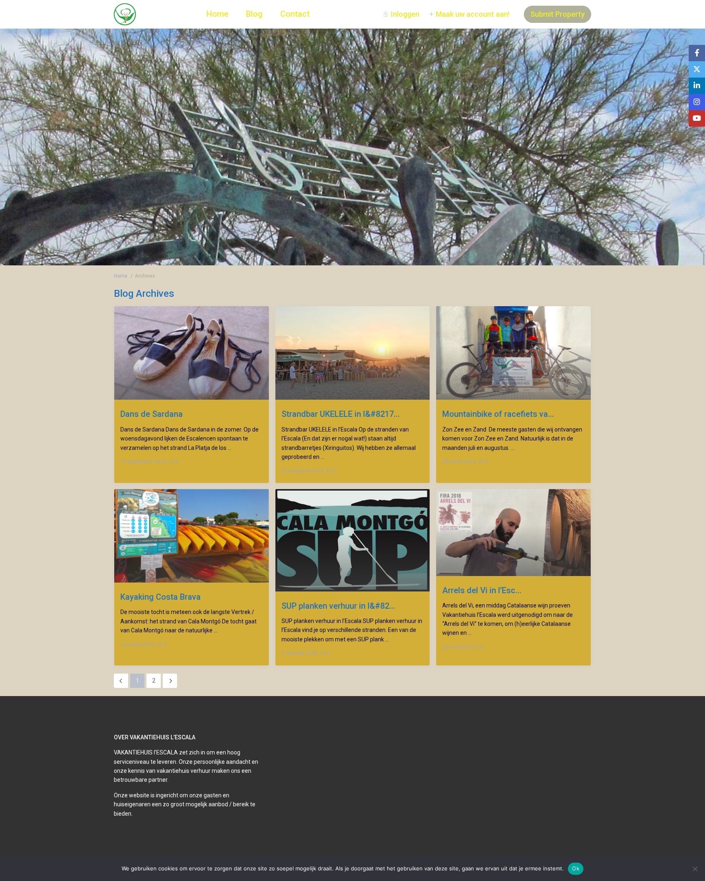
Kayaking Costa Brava (160, 596)
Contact (295, 14)
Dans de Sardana (151, 413)
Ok (575, 868)
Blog (254, 14)
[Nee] (695, 869)
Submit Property (557, 14)
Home (217, 14)
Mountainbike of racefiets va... (498, 413)
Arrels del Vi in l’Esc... (481, 590)
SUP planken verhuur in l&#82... (338, 605)
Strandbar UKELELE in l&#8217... (341, 413)
